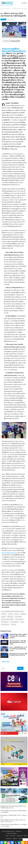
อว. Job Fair (13, 624)
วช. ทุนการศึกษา (18, 616)
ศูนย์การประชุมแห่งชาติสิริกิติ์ (7, 619)
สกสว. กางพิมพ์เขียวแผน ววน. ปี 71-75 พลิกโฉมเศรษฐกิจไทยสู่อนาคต (18, 648)
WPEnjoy (14, 833)
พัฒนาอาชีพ (10, 616)
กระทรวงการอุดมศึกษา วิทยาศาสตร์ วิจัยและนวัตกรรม (12, 611)
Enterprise (19, 835)
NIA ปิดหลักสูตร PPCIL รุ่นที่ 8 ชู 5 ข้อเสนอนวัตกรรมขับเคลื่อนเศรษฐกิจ (18, 636)
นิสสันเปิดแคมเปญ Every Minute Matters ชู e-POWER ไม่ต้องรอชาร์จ (13, 807)
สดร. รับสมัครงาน (5, 622)
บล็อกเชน (3, 616)
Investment (9, 838)
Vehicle (25, 835)
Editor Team (6, 662)
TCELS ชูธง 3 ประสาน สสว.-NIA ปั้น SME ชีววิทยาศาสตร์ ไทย (18, 654)
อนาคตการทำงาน (5, 624)
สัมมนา (22, 622)
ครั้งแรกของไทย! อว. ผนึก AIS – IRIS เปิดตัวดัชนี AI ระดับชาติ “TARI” (18, 642)
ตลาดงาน (16, 614)
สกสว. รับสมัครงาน (19, 619)
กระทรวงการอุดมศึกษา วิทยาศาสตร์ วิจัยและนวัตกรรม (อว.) (14, 51)
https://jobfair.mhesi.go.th (9, 553)
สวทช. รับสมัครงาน (15, 622)
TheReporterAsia (10, 831)
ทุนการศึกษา (23, 614)
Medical (15, 838)
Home (2, 8)
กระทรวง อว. (7, 8)
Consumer (12, 835)
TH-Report (20, 838)
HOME (7, 835)
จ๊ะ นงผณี (10, 614)
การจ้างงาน (3, 614)
